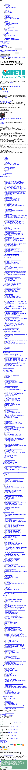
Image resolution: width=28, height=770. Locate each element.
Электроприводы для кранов (12, 244)
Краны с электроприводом (12, 241)
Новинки (7, 10)
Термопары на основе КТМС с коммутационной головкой (13, 316)
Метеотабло (8, 701)
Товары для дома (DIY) (8, 463)
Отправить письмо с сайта (12, 39)
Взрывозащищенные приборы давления (15, 360)
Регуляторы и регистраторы (10, 537)
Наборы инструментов (11, 586)
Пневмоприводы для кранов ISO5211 (14, 238)
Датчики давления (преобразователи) (14, 415)
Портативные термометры (12, 444)
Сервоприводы (9, 669)
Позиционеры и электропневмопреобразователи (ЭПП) (15, 648)
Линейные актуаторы (10, 675)
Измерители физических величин (11, 441)
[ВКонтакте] (1, 89)
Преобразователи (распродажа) (13, 189)
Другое (7, 509)
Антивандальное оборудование (13, 389)
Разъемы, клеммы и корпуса (12, 392)
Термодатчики (6, 298)
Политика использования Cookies (12, 764)
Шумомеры (8, 456)
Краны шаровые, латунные (12, 249)
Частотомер (8, 265)
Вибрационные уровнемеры (12, 635)
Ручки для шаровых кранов (12, 254)
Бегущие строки (9, 702)
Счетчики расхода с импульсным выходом (16, 334)
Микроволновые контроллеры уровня (15, 634)
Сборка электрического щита (12, 8)
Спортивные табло (10, 698)
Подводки (7, 292)
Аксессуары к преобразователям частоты (15, 502)
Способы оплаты (9, 27)
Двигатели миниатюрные (11, 493)
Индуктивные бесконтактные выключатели (16, 687)
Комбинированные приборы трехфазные (15, 271)
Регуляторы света (9, 556)
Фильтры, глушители (10, 657)
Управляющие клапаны (11, 656)
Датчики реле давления (11, 414)
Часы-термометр (9, 699)
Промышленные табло (11, 703)
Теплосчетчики (9, 335)
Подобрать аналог (5, 54)
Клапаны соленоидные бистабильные (15, 608)
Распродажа (8, 12)
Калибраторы (8, 510)
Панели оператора (10, 426)
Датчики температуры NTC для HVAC (15, 321)
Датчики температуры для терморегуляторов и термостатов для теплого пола (14, 552)
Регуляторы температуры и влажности (15, 554)
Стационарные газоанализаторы (13, 449)
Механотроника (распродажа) (12, 198)
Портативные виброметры (12, 531)
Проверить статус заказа (11, 30)
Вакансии (7, 22)
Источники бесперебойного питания (14, 487)
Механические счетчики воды (12, 331)
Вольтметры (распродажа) (12, 200)
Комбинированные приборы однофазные (15, 269)
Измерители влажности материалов (14, 573)
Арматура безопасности (11, 386)
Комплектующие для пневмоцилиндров (15, 646)
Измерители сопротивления (12, 277)
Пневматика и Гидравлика (9, 638)
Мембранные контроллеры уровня (14, 631)
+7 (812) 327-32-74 (4, 44)
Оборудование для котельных (12, 558)
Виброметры (8, 575)
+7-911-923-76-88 (16, 723)
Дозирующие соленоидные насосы (14, 476)
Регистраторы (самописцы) (12, 559)
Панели (7, 349)
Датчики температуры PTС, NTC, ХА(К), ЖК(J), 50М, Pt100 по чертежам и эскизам (15, 324)
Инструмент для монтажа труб (13, 297)
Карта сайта (3, 742)
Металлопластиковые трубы (12, 289)
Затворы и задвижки (10, 245)
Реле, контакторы (9, 395)
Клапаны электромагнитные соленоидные (16, 598)
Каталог (7, 4)
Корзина (5, 56)
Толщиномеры (9, 576)
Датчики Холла (9, 691)
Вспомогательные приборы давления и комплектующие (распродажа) (15, 185)
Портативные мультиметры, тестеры (14, 532)
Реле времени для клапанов (12, 616)
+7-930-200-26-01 (13, 726)
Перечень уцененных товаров (10, 577)
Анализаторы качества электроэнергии (15, 274)
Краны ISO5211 (9, 227)
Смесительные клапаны (11, 612)
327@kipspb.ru (3, 46)
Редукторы (8, 674)
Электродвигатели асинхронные (13, 495)
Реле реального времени (11, 565)
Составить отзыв (5, 86)
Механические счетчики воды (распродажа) (16, 215)
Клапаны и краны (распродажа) (13, 181)
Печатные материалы (10, 163)
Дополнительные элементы (12, 659)
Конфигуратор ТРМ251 (6, 101)
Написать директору (10, 38)
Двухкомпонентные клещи (12, 589)
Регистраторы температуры (12, 544)
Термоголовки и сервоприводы (13, 619)
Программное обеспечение (12, 18)
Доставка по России (15, 86)
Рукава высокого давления (12, 296)
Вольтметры (8, 261)
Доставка (7, 28)
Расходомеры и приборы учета (10, 329)
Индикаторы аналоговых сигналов (14, 267)
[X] (6, 89)
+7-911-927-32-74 (12, 732)
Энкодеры (8, 690)
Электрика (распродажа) (11, 204)
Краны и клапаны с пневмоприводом (14, 644)
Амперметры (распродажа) (12, 199)
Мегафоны (8, 581)
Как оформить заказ (10, 25)
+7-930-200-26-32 (14, 738)
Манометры (8, 407)
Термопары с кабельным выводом (14, 309)
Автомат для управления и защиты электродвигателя (14, 497)
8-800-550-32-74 (4, 45)
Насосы (5, 474)
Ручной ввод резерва (10, 491)
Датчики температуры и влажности (14, 555)
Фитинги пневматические (11, 381)
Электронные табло (8, 696)
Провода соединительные (12, 328)
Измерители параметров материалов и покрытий (15, 571)
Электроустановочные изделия (10, 387)
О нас (6, 21)
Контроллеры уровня (10, 625)
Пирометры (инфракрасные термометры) (15, 452)
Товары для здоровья (8, 368)
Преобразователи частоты (12, 501)
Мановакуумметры (10, 411)
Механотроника (7, 665)
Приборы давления (8, 405)
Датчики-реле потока (10, 679)
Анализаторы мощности (11, 275)
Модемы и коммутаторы (11, 428)
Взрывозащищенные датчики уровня (14, 359)
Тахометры (8, 570)
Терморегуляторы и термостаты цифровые (16, 547)
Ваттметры (8, 266)
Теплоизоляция (9, 295)
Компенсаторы (9, 377)
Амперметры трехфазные (11, 258)
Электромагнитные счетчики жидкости (15, 332)
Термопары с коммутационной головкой (15, 308)
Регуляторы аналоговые (11, 560)
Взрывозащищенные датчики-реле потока (16, 358)
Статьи (7, 16)
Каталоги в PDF (9, 17)
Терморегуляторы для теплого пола (14, 546)
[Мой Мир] (4, 89)
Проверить (18, 49)
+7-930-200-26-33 (14, 729)
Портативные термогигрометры (13, 516)
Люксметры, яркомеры (11, 455)
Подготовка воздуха (10, 640)
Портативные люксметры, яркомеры (14, 525)
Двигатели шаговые (10, 492)
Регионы (7, 36)
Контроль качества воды (9, 695)
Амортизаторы (9, 651)
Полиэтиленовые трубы (11, 290)
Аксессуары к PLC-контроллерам (13, 422)
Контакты (5, 174)
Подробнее (3, 122)
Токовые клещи (9, 279)
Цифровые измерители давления (13, 412)
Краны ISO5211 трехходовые (12, 228)
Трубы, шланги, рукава (8, 285)
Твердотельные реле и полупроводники (15, 397)
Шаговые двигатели (10, 668)
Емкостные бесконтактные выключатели (15, 686)
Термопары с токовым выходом (13, 311)
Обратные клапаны (10, 373)
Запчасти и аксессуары (11, 622)
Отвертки (7, 587)
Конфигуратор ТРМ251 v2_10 (7, 102)
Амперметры (8, 257)
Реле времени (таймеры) (11, 564)
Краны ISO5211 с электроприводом (14, 229)
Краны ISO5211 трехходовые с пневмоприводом (13, 236)
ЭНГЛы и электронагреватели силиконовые (16, 340)
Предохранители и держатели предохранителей (13, 508)
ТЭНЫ (7, 489)
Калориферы (8, 341)
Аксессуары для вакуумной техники (14, 664)
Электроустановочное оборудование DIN (15, 390)
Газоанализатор (9, 447)
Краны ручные (9, 246)
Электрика (5, 484)
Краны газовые (9, 250)
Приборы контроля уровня (9, 623)
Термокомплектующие (11, 325)
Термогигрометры (9, 450)
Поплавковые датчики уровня (13, 629)
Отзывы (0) (5, 92)
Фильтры (7, 376)
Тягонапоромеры (9, 416)
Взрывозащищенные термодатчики (14, 362)
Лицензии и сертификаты (11, 23)
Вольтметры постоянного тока (13, 263)
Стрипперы (8, 590)
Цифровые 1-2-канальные (12, 539)
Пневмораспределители (11, 641)
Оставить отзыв (4, 109)
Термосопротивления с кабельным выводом (16, 303)
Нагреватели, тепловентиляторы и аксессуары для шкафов (14, 394)
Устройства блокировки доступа (13, 404)
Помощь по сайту (7, 165)
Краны (4, 225)
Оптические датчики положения (13, 688)
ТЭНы (7, 338)
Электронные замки (8, 457)
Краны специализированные (12, 252)
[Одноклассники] (3, 89)
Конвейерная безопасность (12, 693)
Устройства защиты (10, 499)
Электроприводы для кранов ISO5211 (14, 233)
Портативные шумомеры (11, 526)
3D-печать (8, 6)
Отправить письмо (13, 50)
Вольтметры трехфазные (11, 262)
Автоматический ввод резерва (13, 490)
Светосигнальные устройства (12, 398)
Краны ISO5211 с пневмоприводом (14, 234)
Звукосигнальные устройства (12, 400)
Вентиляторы (8, 401)
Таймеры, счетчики (7, 561)
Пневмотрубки (9, 294)
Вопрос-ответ (8, 32)
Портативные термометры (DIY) (13, 466)
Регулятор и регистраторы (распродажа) (15, 191)
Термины (7, 19)
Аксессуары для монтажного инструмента (16, 592)
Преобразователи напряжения (13, 278)
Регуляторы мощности (11, 503)
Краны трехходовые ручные (12, 248)
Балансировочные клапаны (12, 375)
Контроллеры (8, 421)
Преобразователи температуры (13, 434)
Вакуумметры (8, 410)
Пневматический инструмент (12, 658)
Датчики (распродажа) (11, 216)
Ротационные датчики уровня (12, 627)
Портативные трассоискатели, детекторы (15, 535)
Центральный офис (10, 35)
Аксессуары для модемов (11, 429)
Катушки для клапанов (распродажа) (14, 182)
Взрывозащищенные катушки (12, 357)
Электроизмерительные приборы (11, 255)
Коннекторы (8, 621)
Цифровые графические (11, 542)
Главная (2, 57)
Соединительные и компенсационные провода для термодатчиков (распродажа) (16, 218)
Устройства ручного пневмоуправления (15, 642)
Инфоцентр (6, 159)
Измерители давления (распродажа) (14, 183)
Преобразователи (7, 432)
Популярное (8, 11)
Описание (5, 91)
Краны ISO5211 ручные (11, 239)
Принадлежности (9, 461)
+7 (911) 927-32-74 (8, 755)
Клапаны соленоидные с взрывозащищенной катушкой (13, 355)
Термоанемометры (10, 451)
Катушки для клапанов (11, 613)
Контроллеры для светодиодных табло (15, 705)
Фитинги (7, 378)
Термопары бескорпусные (12, 312)
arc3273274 (3, 740)
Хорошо (6, 767)
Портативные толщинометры (12, 530)
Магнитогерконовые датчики (12, 692)
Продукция (3, 51)
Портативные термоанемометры (13, 520)
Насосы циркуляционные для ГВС (14, 480)
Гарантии (7, 29)
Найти (17, 53)
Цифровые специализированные (13, 543)
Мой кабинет (3, 42)
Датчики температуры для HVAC (13, 320)
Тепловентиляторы (10, 342)
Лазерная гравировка (10, 7)
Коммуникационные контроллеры (13, 423)
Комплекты (8, 348)
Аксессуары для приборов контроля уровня (16, 636)
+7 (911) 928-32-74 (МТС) (6, 715)
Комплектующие (9, 403)
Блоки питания (9, 486)
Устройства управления (11, 399)
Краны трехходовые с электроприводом (15, 243)
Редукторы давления (10, 384)
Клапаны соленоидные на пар (13, 601)
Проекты (7, 5)
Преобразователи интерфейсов (13, 430)
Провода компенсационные (12, 326)
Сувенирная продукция (9, 593)
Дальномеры (8, 582)
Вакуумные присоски (10, 663)
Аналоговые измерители (11, 284)
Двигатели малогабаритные (12, 670)
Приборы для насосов (11, 482)
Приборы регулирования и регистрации (15, 661)
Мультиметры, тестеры (11, 280)
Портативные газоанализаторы (13, 529)
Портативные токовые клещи (12, 533)
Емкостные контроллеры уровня (13, 630)
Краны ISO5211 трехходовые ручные (14, 240)
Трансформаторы (9, 498)
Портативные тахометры (11, 536)
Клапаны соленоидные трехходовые (14, 607)
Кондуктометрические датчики (13, 628)
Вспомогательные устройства (12, 417)
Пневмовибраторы (10, 650)
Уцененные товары (7, 370)
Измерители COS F (10, 268)
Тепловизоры (8, 454)
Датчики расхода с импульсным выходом (15, 680)
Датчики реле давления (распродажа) (14, 187)
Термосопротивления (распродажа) (14, 221)
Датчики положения (8, 681)
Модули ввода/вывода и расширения (14, 427)
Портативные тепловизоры (12, 524)
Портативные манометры (11, 409)
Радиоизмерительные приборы (13, 283)
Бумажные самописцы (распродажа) (14, 192)
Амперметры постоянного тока (13, 260)
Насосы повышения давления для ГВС (15, 481)
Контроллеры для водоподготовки (14, 424)
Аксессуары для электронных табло (14, 707)
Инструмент (6, 578)
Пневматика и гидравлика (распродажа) (15, 188)
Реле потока (6, 676)
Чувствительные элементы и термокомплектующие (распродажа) (14, 223)
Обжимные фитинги (10, 380)
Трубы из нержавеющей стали (13, 288)
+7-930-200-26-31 (14, 735)
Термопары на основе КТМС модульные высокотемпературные (15, 314)
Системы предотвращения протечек (14, 614)
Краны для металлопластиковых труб (14, 251)
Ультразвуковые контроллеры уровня (14, 633)
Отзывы (7, 33)
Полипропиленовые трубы (12, 291)
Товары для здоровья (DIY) (12, 469)
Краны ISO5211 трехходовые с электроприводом (13, 231)
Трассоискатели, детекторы (12, 281)
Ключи (7, 588)
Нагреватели (6, 336)
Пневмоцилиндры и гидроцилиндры (14, 645)
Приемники (8, 347)
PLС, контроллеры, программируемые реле (14, 418)
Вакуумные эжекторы (10, 662)
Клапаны (5, 595)
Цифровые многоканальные (12, 541)
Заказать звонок (4, 50)
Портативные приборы (8, 512)
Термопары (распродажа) (11, 220)
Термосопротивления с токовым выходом (16, 305)
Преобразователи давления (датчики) (15, 438)
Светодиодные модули (11, 704)
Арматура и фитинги (8, 371)
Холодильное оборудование (10, 462)
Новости (7, 15)
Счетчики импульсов (10, 569)
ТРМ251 (11, 82)
